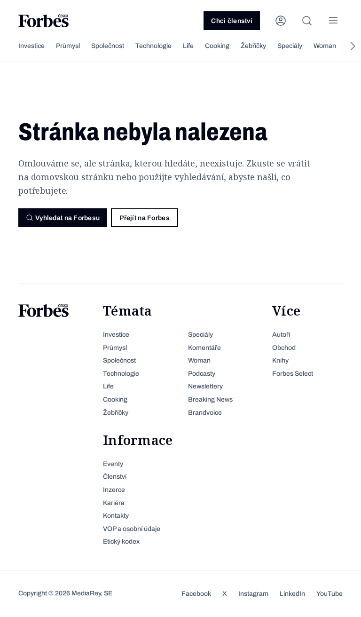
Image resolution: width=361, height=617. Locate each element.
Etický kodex (121, 541)
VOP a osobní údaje (131, 528)
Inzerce (114, 489)
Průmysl (68, 45)
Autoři (281, 334)
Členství (114, 476)
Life (188, 45)
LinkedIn (292, 593)
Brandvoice (205, 412)
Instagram (253, 593)
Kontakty (116, 515)
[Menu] (333, 20)
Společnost (107, 45)
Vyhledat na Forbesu (67, 217)
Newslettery (205, 386)
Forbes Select (292, 373)
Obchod (284, 347)
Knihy (280, 360)
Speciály (289, 45)
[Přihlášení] (280, 20)
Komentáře (204, 347)
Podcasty (201, 373)
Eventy (113, 463)
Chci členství (231, 20)
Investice (31, 45)
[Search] (307, 20)
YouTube (329, 593)
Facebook (196, 593)
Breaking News (210, 399)
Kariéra (114, 502)
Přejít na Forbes (144, 217)
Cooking (217, 45)
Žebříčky (253, 45)
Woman (325, 45)
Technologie (153, 45)
